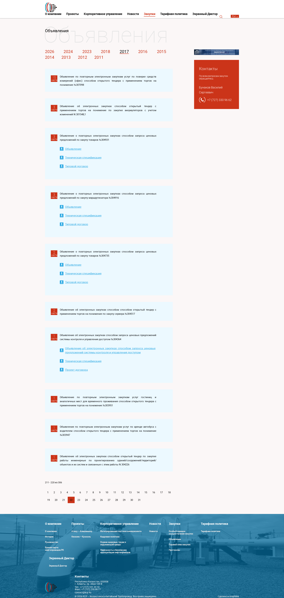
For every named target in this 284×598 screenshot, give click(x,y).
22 (71, 499)
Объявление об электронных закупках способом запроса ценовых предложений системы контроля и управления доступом (110, 350)
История (49, 536)
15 (145, 492)
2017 (124, 51)
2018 (105, 51)
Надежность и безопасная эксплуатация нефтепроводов (115, 551)
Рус (234, 16)
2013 (66, 57)
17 (161, 492)
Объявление (73, 149)
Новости (133, 14)
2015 (161, 51)
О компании (53, 14)
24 (86, 499)
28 (116, 499)
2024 (68, 51)
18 (169, 492)
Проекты (72, 14)
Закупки (149, 14)
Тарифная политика (174, 14)
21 (63, 499)
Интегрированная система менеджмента (121, 531)
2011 (99, 57)
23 (78, 499)
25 (94, 499)
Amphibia (234, 596)
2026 (49, 51)
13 (130, 492)
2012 (82, 57)
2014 (49, 57)
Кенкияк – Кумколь (81, 536)
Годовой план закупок (179, 544)
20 (56, 499)
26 (101, 499)
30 (131, 499)
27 (109, 499)
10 (107, 492)
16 (153, 492)
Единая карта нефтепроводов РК (54, 548)
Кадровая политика (109, 536)
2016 (142, 51)
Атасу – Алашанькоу (81, 531)
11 (114, 492)
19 (48, 499)
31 (139, 499)
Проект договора (76, 370)
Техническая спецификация (83, 157)
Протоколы (174, 549)
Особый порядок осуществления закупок (181, 532)
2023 (87, 51)
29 (124, 499)
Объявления (175, 539)
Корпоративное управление (103, 14)
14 (138, 492)
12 (122, 492)
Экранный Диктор (205, 14)
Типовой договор (76, 166)
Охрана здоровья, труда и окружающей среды (113, 543)
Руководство (51, 542)
